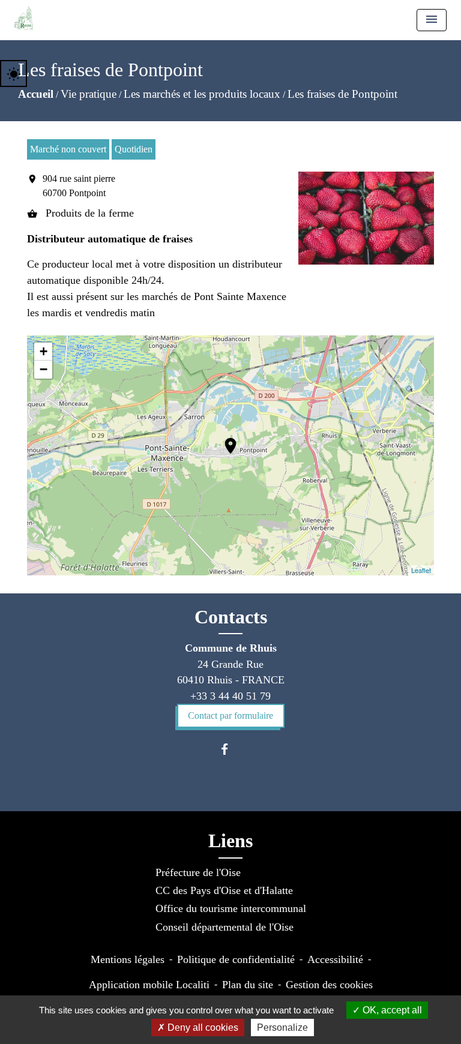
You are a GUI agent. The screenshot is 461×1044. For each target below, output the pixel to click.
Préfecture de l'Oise (198, 872)
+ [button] (43, 351)
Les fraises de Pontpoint (342, 94)
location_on (224, 439)
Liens (230, 840)
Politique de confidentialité (236, 959)
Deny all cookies (201, 1027)
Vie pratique (88, 94)
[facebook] (230, 749)
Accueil (35, 94)
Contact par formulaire (230, 715)
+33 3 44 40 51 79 (230, 696)
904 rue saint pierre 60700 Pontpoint (79, 185)
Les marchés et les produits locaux (202, 94)
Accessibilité (335, 959)
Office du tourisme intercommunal (230, 908)
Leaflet (421, 570)
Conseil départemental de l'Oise (224, 927)
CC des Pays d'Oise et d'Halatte (224, 890)
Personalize (282, 1027)
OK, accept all (391, 1010)
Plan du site (247, 985)
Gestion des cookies (329, 985)
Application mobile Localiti (149, 985)
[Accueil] (23, 18)
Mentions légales (127, 959)
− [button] (43, 369)
